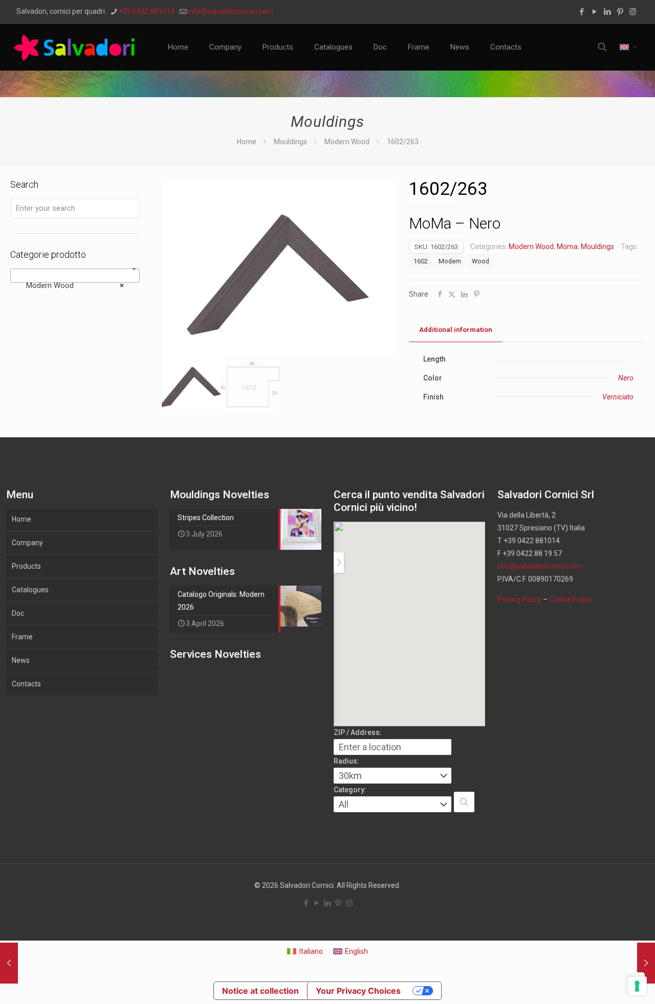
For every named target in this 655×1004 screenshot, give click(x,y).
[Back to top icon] (606, 983)
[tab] (456, 330)
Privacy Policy (519, 599)
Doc (18, 613)
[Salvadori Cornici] (76, 47)
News (21, 660)
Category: (350, 790)
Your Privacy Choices (358, 991)
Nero (626, 378)
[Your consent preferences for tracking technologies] (637, 986)
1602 (420, 261)
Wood (480, 261)
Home (246, 142)
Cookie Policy (570, 599)
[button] (464, 802)
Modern (450, 261)
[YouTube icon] (594, 11)
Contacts (26, 684)
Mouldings (290, 142)
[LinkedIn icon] (607, 11)
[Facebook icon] (581, 11)
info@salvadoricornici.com (230, 11)
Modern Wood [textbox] (72, 285)
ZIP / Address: (358, 732)
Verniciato (618, 397)
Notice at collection (260, 991)
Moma (567, 246)
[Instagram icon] (633, 11)
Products (26, 566)
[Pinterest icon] (620, 11)
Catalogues (30, 590)
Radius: (346, 761)
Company (27, 543)
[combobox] (75, 276)
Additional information (455, 329)
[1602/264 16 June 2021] (646, 963)
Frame (22, 637)
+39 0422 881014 (146, 11)
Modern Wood (346, 142)
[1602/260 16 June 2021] (9, 963)
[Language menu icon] (628, 47)
